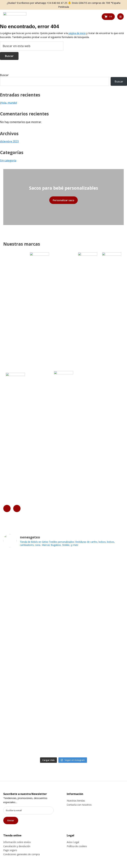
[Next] (17, 508)
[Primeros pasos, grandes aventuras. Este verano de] (33, 734)
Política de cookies (77, 846)
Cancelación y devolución (16, 846)
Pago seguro (10, 850)
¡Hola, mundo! (8, 103)
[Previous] (7, 508)
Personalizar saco (63, 200)
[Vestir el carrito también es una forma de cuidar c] (94, 573)
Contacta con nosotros (79, 804)
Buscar (4, 75)
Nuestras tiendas (76, 800)
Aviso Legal (73, 842)
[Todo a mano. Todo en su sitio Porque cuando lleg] (94, 720)
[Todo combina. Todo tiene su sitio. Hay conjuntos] (33, 649)
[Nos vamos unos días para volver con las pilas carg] (94, 615)
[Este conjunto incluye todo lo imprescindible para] (33, 693)
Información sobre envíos (17, 842)
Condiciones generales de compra (21, 854)
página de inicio (77, 33)
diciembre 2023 (9, 141)
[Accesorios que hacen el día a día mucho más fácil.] (33, 607)
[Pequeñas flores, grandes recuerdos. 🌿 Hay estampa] (33, 571)
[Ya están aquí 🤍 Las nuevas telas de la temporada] (94, 659)
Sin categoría (8, 160)
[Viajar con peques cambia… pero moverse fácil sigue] (94, 699)
